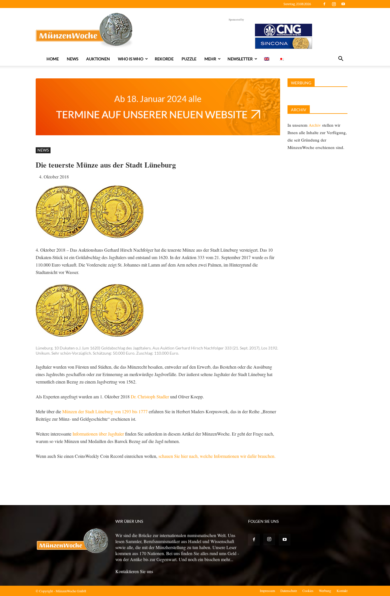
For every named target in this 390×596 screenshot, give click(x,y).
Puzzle (189, 58)
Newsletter (240, 58)
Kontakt (342, 590)
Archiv (315, 125)
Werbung (325, 590)
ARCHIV (298, 109)
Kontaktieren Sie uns (134, 571)
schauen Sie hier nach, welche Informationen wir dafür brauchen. (217, 456)
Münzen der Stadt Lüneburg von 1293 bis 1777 (105, 411)
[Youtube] (343, 4)
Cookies (307, 590)
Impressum (267, 590)
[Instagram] (333, 4)
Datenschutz (288, 590)
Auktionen (98, 58)
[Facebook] (324, 4)
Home (53, 58)
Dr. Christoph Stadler (150, 397)
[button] (340, 59)
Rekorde (164, 58)
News (72, 58)
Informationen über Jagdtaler (98, 434)
